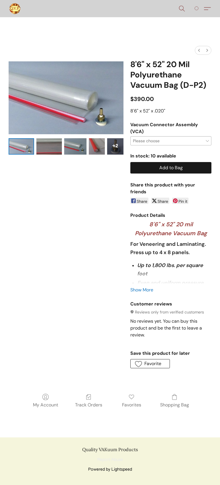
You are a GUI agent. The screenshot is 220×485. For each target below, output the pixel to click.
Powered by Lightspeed (110, 470)
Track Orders (88, 405)
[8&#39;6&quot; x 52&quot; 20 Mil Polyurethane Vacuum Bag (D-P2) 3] (97, 146)
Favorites (131, 405)
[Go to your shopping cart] (197, 8)
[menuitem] (199, 50)
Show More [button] (141, 290)
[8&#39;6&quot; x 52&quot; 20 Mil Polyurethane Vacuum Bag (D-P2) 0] (21, 146)
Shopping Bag (174, 405)
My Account (45, 405)
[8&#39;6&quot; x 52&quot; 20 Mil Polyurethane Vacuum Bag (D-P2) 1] (49, 146)
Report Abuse (110, 460)
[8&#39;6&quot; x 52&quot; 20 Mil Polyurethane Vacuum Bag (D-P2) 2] (75, 146)
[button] (15, 8)
